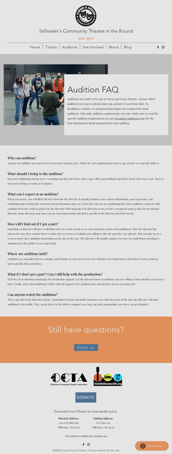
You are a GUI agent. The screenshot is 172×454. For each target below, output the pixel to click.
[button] (51, 46)
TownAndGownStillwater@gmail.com (86, 436)
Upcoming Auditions (126, 118)
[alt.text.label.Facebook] (158, 47)
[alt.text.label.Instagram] (163, 47)
